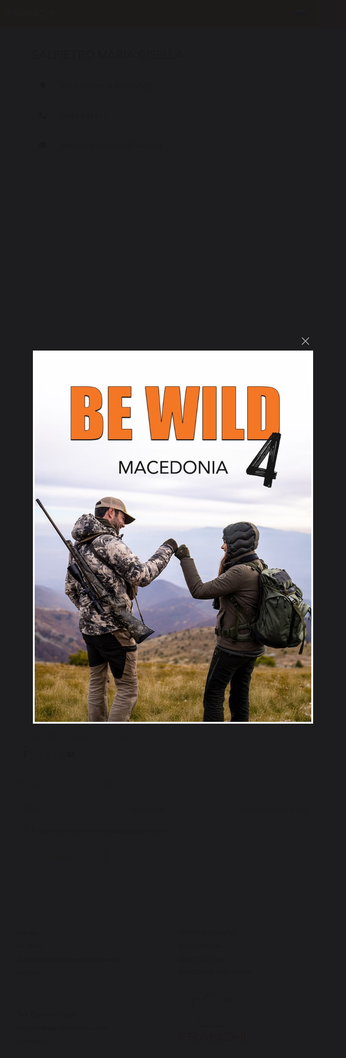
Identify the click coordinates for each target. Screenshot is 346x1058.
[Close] (305, 341)
